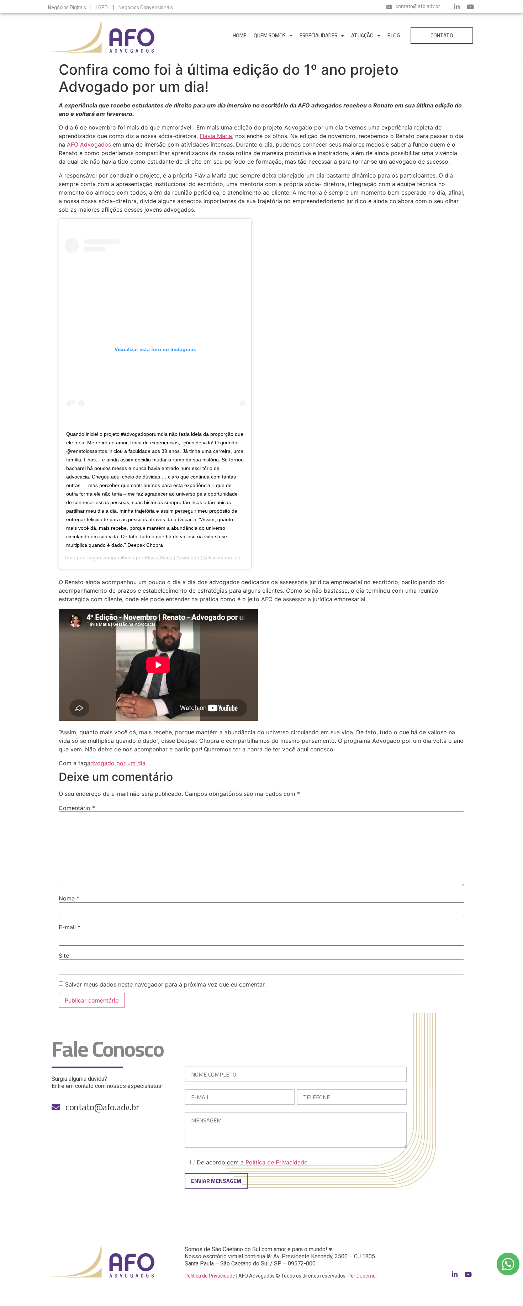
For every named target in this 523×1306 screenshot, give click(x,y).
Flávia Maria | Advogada (172, 557)
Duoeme (366, 1276)
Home (240, 35)
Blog (393, 35)
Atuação (362, 35)
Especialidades (318, 35)
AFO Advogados (89, 144)
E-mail (69, 927)
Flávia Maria (216, 135)
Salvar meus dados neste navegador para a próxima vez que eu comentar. (165, 984)
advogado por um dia (116, 763)
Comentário (77, 808)
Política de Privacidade (276, 1162)
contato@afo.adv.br (418, 6)
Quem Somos (270, 35)
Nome (69, 898)
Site (64, 955)
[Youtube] (470, 7)
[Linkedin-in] (457, 7)
